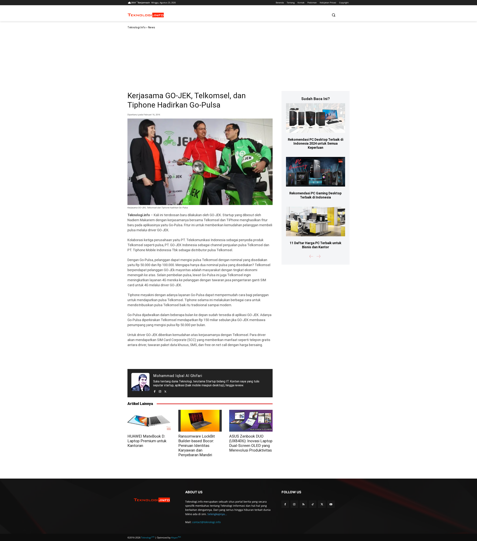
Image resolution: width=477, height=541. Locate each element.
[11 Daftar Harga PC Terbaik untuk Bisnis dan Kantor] (315, 221)
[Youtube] (331, 504)
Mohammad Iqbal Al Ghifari (177, 376)
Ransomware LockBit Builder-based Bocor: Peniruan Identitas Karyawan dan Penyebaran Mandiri (196, 445)
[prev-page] (311, 256)
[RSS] (303, 504)
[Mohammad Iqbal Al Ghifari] (140, 383)
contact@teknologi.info (206, 522)
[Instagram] (160, 390)
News (151, 27)
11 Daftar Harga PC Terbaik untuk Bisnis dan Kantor (315, 245)
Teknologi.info (136, 27)
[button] (333, 14)
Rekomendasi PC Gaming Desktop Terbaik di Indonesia (315, 195)
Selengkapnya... (217, 514)
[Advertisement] (238, 60)
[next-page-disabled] (318, 256)
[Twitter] (165, 390)
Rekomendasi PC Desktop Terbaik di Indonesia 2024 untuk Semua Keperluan (315, 143)
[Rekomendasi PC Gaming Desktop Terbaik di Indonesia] (315, 172)
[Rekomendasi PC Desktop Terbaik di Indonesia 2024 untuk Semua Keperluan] (315, 118)
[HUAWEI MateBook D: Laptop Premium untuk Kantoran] (149, 420)
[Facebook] (154, 390)
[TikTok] (312, 504)
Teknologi (147, 537)
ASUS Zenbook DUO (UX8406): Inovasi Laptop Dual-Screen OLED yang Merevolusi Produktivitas (250, 443)
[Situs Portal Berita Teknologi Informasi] (146, 15)
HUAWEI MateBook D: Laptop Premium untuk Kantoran (146, 441)
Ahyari (176, 537)
